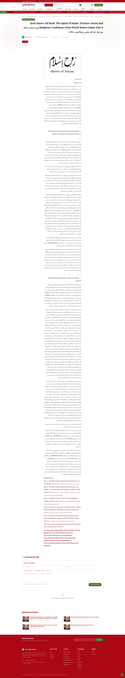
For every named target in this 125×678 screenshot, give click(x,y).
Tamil (78, 660)
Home (23, 16)
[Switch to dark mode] (92, 5)
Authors (51, 656)
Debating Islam (67, 664)
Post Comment (96, 584)
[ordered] (42, 571)
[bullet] (44, 571)
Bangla (79, 658)
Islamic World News (68, 660)
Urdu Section (67, 656)
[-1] (37, 571)
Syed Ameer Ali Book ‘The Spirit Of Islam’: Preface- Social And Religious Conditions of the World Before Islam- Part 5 (61, 518)
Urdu (78, 651)
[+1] (39, 571)
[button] (32, 571)
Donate (93, 651)
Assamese (79, 662)
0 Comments (65, 37)
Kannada (79, 664)
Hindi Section (67, 658)
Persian (79, 666)
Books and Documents (32, 16)
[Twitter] (26, 667)
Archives (52, 658)
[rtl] (34, 571)
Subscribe (99, 639)
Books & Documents (68, 662)
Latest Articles (67, 651)
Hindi (78, 654)
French (79, 668)
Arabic (78, 656)
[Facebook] (23, 667)
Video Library (67, 654)
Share (25, 41)
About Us (52, 654)
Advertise (93, 654)
